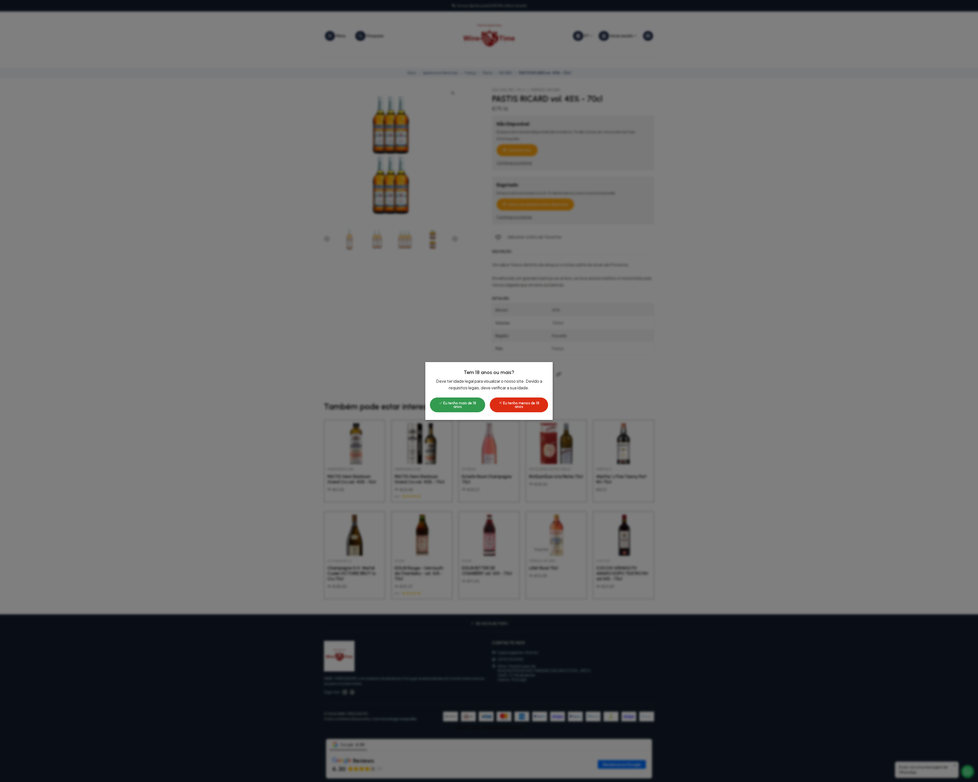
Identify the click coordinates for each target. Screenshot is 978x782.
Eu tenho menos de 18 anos (520, 405)
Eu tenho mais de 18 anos (459, 405)
